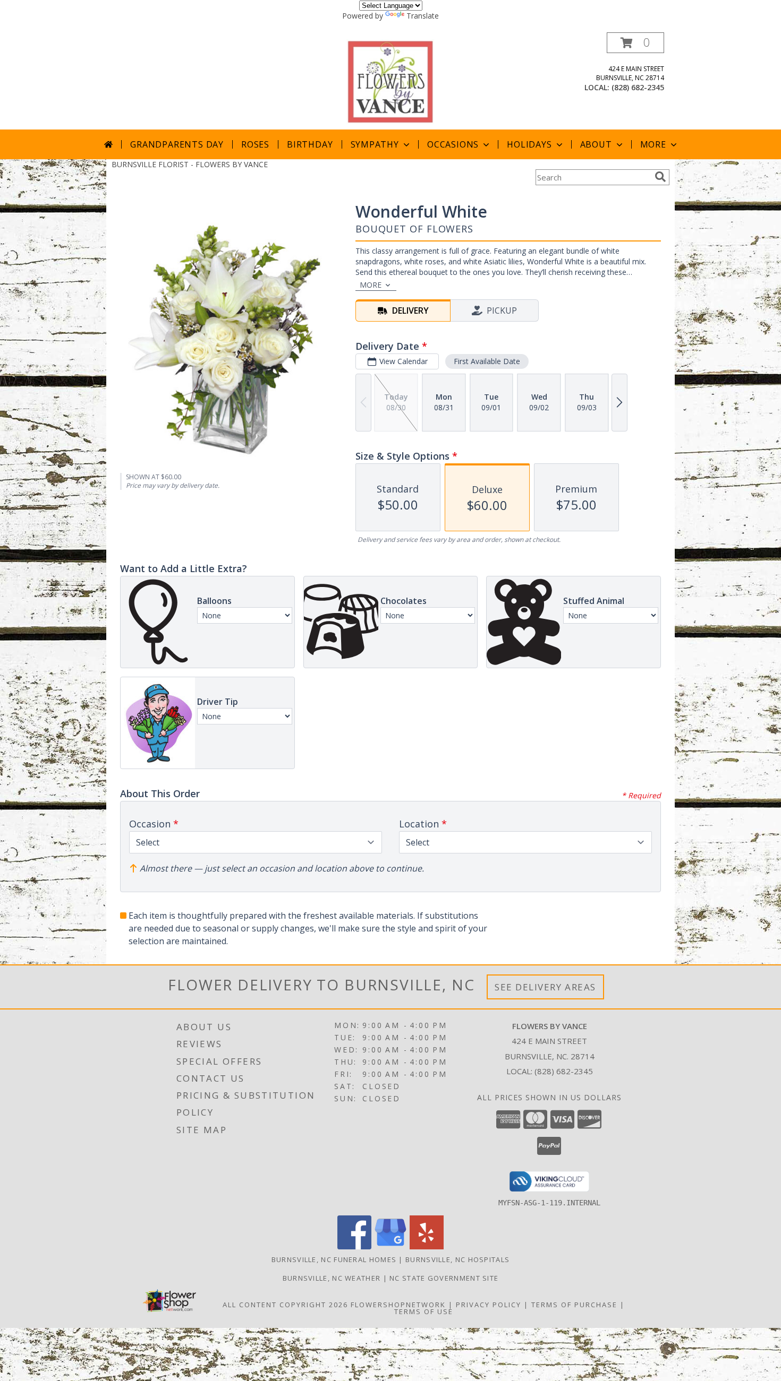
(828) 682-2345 (638, 87)
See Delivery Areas (545, 987)
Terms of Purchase (574, 1304)
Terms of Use (423, 1311)
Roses (255, 144)
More (653, 144)
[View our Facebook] (354, 1246)
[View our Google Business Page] (390, 1246)
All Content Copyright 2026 (285, 1304)
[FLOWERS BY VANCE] (390, 81)
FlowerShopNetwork (398, 1304)
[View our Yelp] (427, 1246)
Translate (422, 16)
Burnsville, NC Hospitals (457, 1259)
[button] (635, 42)
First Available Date (487, 361)
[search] (660, 177)
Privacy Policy (488, 1304)
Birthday (310, 144)
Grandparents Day (177, 144)
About (596, 144)
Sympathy (375, 144)
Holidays (529, 144)
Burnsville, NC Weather (332, 1278)
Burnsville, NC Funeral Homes (333, 1259)
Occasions (453, 144)
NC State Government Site (443, 1278)
